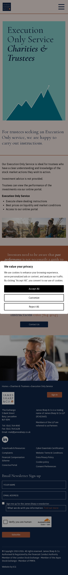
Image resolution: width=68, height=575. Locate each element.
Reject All (34, 306)
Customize (34, 297)
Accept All (34, 289)
